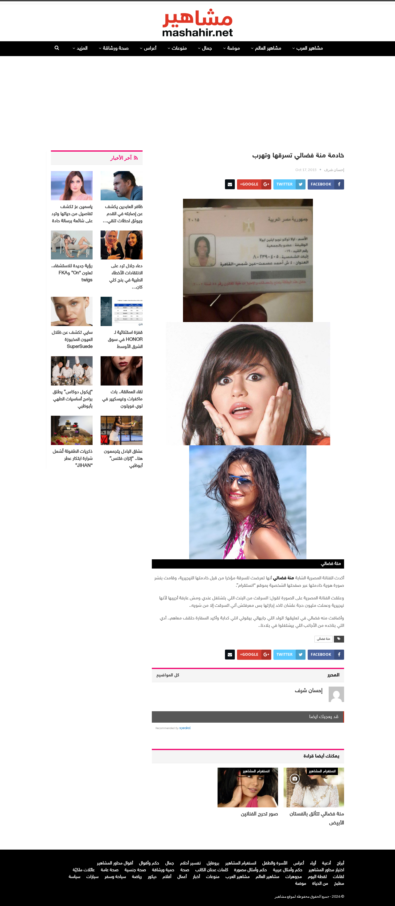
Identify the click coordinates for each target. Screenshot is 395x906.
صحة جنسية (135, 870)
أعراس (150, 48)
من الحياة (320, 883)
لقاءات (338, 876)
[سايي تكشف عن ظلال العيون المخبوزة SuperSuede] (72, 311)
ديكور (152, 876)
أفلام (167, 876)
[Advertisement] (197, 101)
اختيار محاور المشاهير (326, 870)
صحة (185, 870)
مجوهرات (293, 876)
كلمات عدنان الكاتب (211, 870)
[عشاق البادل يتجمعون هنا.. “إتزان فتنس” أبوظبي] (121, 430)
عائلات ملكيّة (84, 870)
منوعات (179, 48)
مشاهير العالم (268, 48)
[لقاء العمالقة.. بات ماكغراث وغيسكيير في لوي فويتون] (121, 371)
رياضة (137, 876)
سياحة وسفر (115, 876)
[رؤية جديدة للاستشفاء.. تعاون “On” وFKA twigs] (72, 245)
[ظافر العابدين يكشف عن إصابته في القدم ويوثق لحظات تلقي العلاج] (121, 185)
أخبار (196, 876)
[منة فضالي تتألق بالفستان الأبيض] (314, 787)
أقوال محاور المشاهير (115, 863)
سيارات (92, 876)
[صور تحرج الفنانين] (248, 787)
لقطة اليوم (317, 876)
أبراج (340, 863)
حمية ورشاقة (163, 870)
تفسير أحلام (190, 863)
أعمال (182, 876)
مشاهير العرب (310, 48)
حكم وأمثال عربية (287, 870)
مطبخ (339, 883)
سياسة (74, 876)
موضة (233, 48)
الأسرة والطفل (274, 863)
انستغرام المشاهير (322, 771)
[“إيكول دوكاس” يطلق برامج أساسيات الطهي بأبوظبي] (72, 371)
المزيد (82, 48)
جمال (207, 48)
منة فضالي (323, 639)
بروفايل (213, 863)
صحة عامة (109, 870)
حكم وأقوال (149, 863)
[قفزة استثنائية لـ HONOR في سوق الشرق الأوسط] (121, 311)
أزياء (313, 863)
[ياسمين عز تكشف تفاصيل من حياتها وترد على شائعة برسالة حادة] (72, 185)
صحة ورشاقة (116, 48)
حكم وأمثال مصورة (250, 870)
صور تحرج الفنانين (259, 814)
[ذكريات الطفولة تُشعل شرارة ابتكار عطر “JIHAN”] (72, 430)
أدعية (326, 863)
